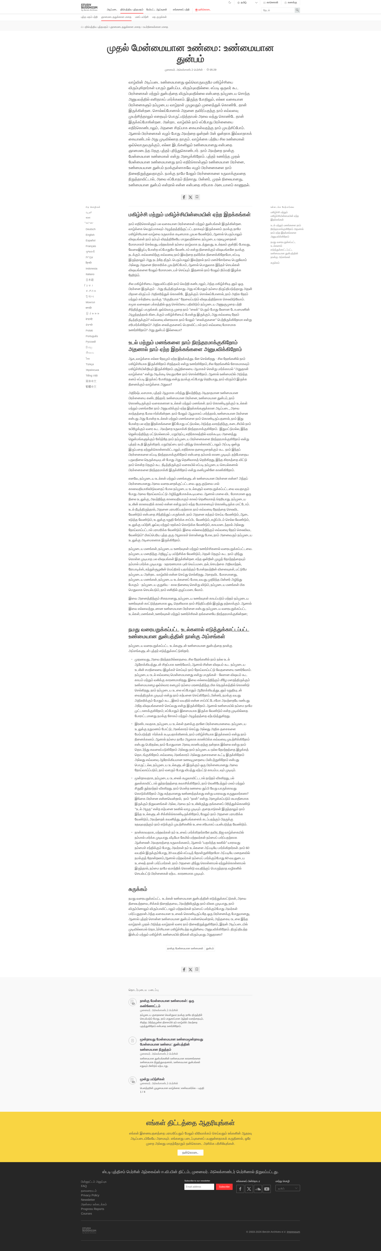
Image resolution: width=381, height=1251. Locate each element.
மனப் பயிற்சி (142, 16)
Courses (86, 1213)
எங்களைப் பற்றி (181, 9)
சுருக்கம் (275, 262)
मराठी (89, 307)
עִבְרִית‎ (89, 257)
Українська (92, 369)
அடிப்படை (112, 9)
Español (90, 240)
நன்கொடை (204, 9)
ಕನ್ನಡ (91, 291)
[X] (190, 197)
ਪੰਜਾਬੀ (89, 324)
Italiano (90, 274)
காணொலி (272, 2)
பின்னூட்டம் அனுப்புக (94, 1181)
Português (92, 336)
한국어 (90, 296)
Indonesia (91, 268)
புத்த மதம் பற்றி (89, 16)
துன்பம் (210, 948)
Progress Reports (92, 1209)
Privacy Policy (90, 1195)
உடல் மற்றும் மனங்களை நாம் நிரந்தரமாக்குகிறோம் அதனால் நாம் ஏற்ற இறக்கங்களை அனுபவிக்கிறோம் (287, 231)
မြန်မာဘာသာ (92, 313)
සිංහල (89, 347)
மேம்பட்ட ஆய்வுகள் (156, 9)
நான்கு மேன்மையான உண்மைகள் (185, 948)
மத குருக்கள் (159, 16)
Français (91, 246)
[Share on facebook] (184, 197)
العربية (89, 212)
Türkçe (90, 364)
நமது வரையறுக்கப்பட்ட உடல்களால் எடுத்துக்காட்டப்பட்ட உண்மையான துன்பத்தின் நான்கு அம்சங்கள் (284, 249)
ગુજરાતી (90, 251)
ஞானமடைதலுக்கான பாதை (116, 16)
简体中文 (91, 381)
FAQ (84, 1186)
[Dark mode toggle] (229, 3)
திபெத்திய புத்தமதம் (131, 9)
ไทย (88, 358)
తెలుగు (90, 353)
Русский (91, 341)
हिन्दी (89, 262)
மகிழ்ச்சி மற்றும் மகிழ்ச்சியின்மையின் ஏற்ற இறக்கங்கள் (285, 216)
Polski (89, 330)
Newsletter (88, 1199)
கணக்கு (292, 2)
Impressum (293, 1231)
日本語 (90, 279)
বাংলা (88, 217)
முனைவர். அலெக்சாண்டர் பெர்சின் (184, 69)
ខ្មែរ (90, 285)
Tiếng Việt (92, 375)
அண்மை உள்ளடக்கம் (94, 1204)
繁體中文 (91, 386)
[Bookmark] (197, 197)
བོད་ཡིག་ (90, 223)
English (90, 234)
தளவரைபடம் (89, 1190)
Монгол (90, 302)
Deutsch (91, 229)
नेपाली (89, 319)
